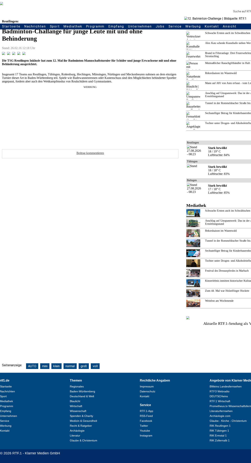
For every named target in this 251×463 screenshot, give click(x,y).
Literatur (75, 435)
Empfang (116, 26)
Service (175, 26)
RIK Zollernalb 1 (220, 440)
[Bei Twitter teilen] (8, 54)
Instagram (146, 435)
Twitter (144, 425)
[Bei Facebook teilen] (3, 54)
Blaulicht (75, 401)
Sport (55, 26)
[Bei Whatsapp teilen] (13, 54)
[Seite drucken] (23, 54)
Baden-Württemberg (82, 391)
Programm (95, 26)
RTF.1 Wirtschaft (220, 401)
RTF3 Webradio (219, 391)
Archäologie (77, 430)
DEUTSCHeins (219, 396)
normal (70, 366)
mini (44, 366)
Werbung (193, 26)
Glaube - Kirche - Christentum (228, 420)
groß (84, 366)
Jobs (160, 26)
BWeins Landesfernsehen (226, 386)
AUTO (32, 366)
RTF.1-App (146, 411)
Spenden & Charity (81, 415)
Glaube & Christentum (83, 440)
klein (56, 366)
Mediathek (73, 26)
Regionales (77, 386)
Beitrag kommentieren (90, 153)
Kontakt (212, 26)
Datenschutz (147, 391)
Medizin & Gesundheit (83, 420)
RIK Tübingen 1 (219, 430)
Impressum (147, 386)
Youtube (145, 430)
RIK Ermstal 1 (218, 435)
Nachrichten (35, 26)
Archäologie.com (220, 415)
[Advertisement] (90, 116)
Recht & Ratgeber (81, 425)
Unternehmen (140, 26)
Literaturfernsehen (221, 411)
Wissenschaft (78, 411)
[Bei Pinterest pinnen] (18, 54)
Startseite (11, 26)
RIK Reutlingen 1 (220, 425)
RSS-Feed (146, 415)
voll (95, 366)
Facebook (146, 420)
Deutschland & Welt (82, 396)
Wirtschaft (76, 406)
